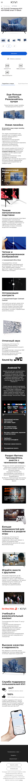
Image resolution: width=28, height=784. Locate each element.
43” (14, 46)
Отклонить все (14, 768)
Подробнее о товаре (8, 83)
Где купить (14, 53)
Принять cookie (14, 765)
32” (3, 46)
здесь (21, 780)
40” (9, 46)
